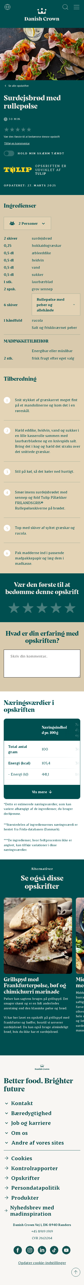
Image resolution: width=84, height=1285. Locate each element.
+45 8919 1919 (42, 1231)
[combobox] (27, 223)
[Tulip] (18, 169)
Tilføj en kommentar (17, 143)
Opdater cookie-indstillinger (42, 1262)
